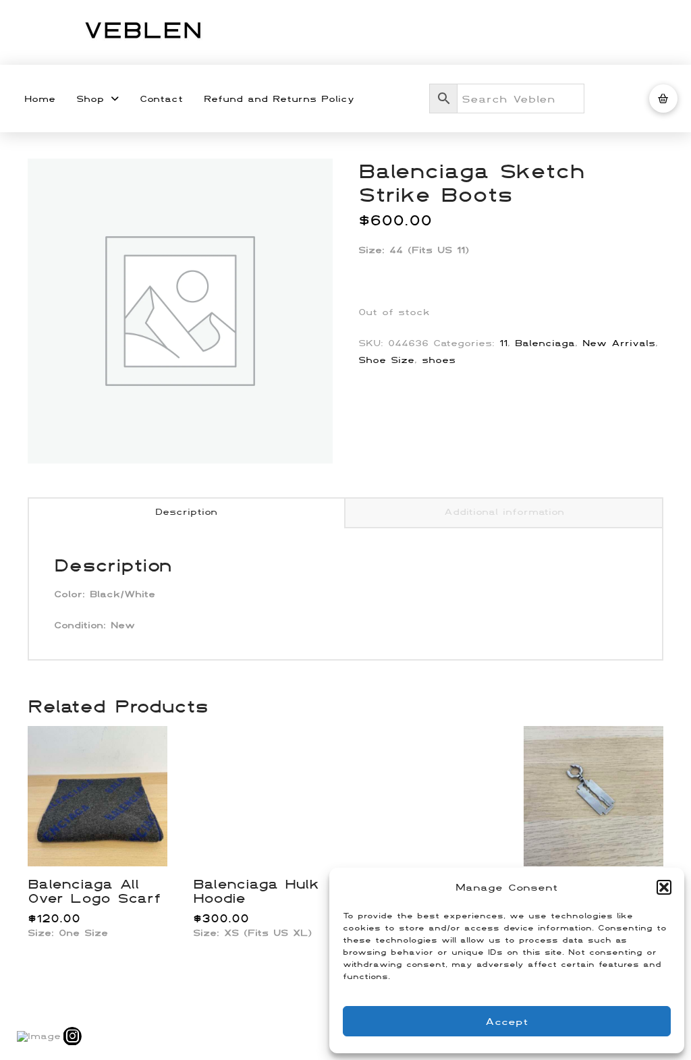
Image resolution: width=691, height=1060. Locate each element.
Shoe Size (386, 359)
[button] (664, 887)
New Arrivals (618, 342)
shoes (438, 359)
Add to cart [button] (102, 841)
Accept (506, 1021)
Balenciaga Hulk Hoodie (256, 890)
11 (503, 342)
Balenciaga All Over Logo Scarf (94, 890)
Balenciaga (545, 342)
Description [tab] (186, 511)
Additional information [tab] (504, 511)
